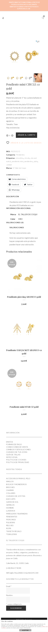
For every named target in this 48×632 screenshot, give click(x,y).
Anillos (10, 481)
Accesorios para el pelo (18, 478)
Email (9, 586)
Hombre (10, 508)
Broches (10, 487)
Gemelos (10, 505)
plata (36, 161)
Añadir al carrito (26, 135)
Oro (20, 219)
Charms (10, 490)
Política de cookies (16, 459)
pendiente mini (17, 161)
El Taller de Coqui (19, 168)
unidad (9, 165)
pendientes (28, 161)
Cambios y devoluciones (18, 449)
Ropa (8, 528)
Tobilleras (11, 534)
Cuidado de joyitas (15, 496)
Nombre (9, 595)
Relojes (9, 525)
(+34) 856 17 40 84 (13, 568)
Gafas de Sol (12, 502)
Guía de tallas (13, 454)
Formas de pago (14, 444)
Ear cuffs (10, 499)
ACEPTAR (25, 630)
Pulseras (10, 522)
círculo (27, 158)
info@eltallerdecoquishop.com (22, 573)
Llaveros (10, 511)
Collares (10, 493)
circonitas (19, 158)
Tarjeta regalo (14, 531)
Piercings (11, 519)
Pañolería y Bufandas (17, 514)
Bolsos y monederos (16, 484)
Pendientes (20, 155)
